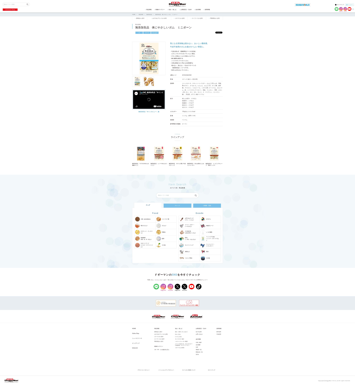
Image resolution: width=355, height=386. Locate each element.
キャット (177, 205)
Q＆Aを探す (199, 331)
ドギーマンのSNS (179, 347)
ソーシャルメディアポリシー (166, 370)
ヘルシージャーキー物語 (181, 341)
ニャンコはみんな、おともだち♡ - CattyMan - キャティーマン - (184, 344)
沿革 (197, 347)
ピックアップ (136, 343)
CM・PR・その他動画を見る (161, 349)
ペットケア (212, 238)
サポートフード (147, 245)
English (350, 4)
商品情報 (149, 9)
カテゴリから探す (180, 18)
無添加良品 (149, 14)
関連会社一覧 (199, 352)
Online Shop (11, 9)
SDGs (197, 354)
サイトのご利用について (188, 370)
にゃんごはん (178, 336)
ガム (164, 225)
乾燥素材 (146, 238)
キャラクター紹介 (179, 339)
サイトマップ (340, 4)
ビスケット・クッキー (147, 232)
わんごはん (178, 334)
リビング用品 (188, 258)
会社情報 (198, 9)
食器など (187, 251)
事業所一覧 (198, 349)
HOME (133, 14)
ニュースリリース (137, 338)
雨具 (207, 251)
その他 (163, 245)
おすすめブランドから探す (160, 18)
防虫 (190, 238)
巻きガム (144, 225)
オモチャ (208, 219)
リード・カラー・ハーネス (190, 225)
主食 (146, 219)
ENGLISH (135, 348)
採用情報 (207, 9)
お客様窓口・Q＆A (186, 9)
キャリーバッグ (189, 245)
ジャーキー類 (165, 219)
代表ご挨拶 (198, 342)
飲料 (163, 238)
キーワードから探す (197, 18)
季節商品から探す (215, 18)
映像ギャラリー (160, 9)
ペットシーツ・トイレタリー (210, 245)
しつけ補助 (209, 232)
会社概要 (198, 344)
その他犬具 (190, 232)
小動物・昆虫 (207, 205)
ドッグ (148, 205)
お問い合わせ (199, 334)
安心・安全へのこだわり (181, 331)
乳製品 (163, 232)
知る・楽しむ (172, 9)
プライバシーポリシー (144, 370)
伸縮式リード (209, 225)
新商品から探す (140, 18)
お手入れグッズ (189, 219)
